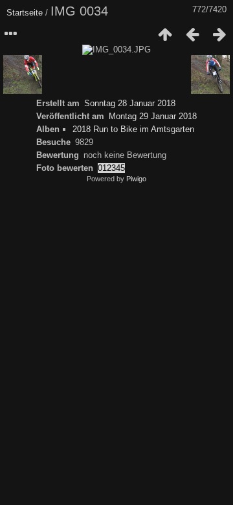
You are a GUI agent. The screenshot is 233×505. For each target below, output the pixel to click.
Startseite (24, 12)
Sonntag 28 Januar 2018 (129, 103)
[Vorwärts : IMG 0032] (219, 34)
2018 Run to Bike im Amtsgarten (133, 129)
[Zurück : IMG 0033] (192, 34)
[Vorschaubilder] (165, 34)
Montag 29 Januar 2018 (153, 116)
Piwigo (136, 179)
